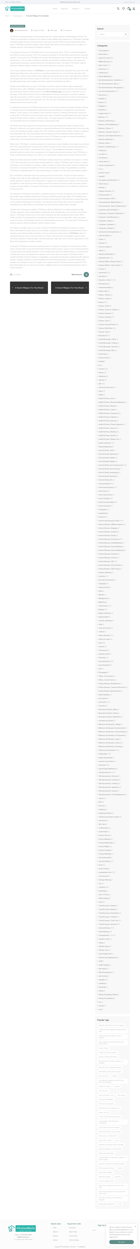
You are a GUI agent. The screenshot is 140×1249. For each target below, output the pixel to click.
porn (117, 1140)
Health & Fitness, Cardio (108, 410)
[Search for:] (112, 34)
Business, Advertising (107, 121)
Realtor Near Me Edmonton (106, 1153)
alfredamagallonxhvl (20, 30)
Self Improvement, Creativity (109, 783)
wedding (103, 980)
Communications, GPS (107, 198)
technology (103, 891)
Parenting (103, 658)
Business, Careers (106, 128)
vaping (102, 943)
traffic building (104, 898)
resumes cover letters (107, 761)
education (103, 276)
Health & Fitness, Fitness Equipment (112, 424)
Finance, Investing (106, 317)
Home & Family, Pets (107, 480)
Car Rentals (103, 158)
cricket (102, 239)
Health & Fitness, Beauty (108, 406)
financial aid (104, 336)
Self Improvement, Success (109, 791)
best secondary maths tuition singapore (110, 1071)
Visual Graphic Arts (106, 954)
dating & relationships (107, 254)
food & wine (104, 354)
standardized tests (107, 872)
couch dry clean (103, 1091)
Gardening (103, 376)
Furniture (103, 369)
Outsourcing (104, 650)
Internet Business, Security (109, 558)
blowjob (115, 1076)
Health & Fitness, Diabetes (109, 417)
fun (100, 365)
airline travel (104, 65)
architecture (104, 73)
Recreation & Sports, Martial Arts (111, 717)
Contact (55, 1240)
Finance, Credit (105, 306)
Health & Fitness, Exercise (108, 421)
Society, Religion (105, 846)
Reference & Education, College (111, 724)
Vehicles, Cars (105, 950)
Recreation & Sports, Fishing (109, 713)
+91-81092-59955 (25, 1235)
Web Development (106, 972)
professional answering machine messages (111, 1144)
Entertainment (104, 284)
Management (104, 598)
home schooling (106, 498)
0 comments (67, 30)
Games (102, 373)
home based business (108, 487)
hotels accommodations (108, 502)
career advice (104, 161)
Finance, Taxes (105, 332)
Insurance (103, 517)
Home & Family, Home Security (110, 469)
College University (107, 191)
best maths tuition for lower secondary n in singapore (111, 1062)
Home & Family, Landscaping (109, 472)
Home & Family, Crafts (107, 450)
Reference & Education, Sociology (111, 746)
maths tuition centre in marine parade (109, 1131)
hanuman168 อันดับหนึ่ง (106, 1099)
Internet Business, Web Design (110, 569)
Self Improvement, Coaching (109, 780)
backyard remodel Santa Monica (108, 1057)
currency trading (105, 247)
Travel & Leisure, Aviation (108, 906)
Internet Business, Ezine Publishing (111, 547)
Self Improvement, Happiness (110, 787)
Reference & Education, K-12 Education (113, 735)
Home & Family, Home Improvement (112, 465)
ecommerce (104, 273)
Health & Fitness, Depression (110, 413)
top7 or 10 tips (105, 895)
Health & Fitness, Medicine (109, 432)
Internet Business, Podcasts (109, 554)
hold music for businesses (106, 1104)
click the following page (53, 92)
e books (102, 269)
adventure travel (106, 58)
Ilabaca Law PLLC (104, 1112)
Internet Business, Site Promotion (111, 565)
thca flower (17, 275)
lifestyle (102, 595)
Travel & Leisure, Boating (108, 909)
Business (103, 117)
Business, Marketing (106, 139)
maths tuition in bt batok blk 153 (108, 1136)
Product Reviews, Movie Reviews (111, 691)
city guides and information (109, 180)
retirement (104, 765)
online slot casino (105, 639)
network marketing (106, 621)
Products (55, 1236)
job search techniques (107, 580)
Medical (103, 609)
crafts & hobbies (105, 236)
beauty (103, 102)
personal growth (105, 665)
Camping (103, 150)
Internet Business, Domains (109, 532)
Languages (103, 584)
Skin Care (103, 824)
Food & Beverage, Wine (108, 350)
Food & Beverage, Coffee (108, 339)
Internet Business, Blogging (109, 528)
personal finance (106, 661)
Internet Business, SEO (108, 561)
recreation (103, 706)
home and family (106, 484)
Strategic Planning (106, 880)
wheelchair (103, 987)
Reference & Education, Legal (110, 739)
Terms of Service (74, 1240)
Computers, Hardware (107, 224)
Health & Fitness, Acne (107, 398)
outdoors (103, 647)
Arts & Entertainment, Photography (111, 88)
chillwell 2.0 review (104, 1086)
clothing (102, 187)
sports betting (104, 869)
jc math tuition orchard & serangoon (109, 1127)
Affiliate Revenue (105, 62)
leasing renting (105, 587)
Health (102, 395)
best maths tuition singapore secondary (110, 1067)
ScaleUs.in (82, 1247)
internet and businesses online (111, 521)
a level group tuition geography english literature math (112, 1030)
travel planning (105, 932)
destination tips (106, 258)
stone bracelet (104, 876)
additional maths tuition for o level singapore (111, 1025)
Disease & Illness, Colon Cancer (110, 265)
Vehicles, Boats (105, 946)
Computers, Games (106, 221)
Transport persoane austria (106, 1181)
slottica (120, 1168)
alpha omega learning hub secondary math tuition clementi (111, 1043)
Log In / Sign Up (129, 2)
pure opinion (104, 698)
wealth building (105, 965)
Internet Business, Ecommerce (110, 539)
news (101, 624)
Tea (101, 883)
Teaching (104, 887)
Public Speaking (105, 695)
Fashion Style (104, 291)
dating (102, 250)
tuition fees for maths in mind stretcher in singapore (110, 1198)
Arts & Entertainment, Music (109, 84)
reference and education (109, 750)
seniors (102, 798)
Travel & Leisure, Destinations (110, 913)
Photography (104, 672)
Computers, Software (107, 228)
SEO (101, 802)
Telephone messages (104, 1177)
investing (103, 576)
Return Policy (73, 1232)
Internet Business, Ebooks (108, 535)
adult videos (104, 54)
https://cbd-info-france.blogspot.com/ (109, 1108)
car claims (103, 154)
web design (104, 969)
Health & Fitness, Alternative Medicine (113, 402)
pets (101, 669)
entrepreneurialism (106, 287)
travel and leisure (106, 928)
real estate (104, 702)
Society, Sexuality (106, 850)
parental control (105, 654)
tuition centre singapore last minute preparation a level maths (112, 1192)
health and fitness (107, 443)
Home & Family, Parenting (108, 476)
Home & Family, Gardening (109, 454)
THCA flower (39, 71)
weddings (103, 983)
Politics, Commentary (107, 676)
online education (106, 635)
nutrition (102, 632)
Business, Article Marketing (109, 124)
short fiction (103, 820)
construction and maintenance (110, 232)
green (102, 391)
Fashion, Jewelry (105, 299)
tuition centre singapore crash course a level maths (111, 1186)
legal (101, 591)
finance (103, 302)
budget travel (105, 113)
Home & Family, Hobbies (108, 458)
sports (102, 865)
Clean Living (104, 184)
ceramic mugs (104, 173)
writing (102, 991)
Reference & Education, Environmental (113, 728)
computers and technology (109, 210)
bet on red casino (104, 1076)
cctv (101, 169)
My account (72, 1227)
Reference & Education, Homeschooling (113, 732)
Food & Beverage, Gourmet (109, 347)
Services (102, 806)
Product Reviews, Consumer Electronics (113, 687)
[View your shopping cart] (128, 8)
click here (117, 1086)
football (102, 361)
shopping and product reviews (110, 817)
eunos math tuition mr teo (106, 1095)
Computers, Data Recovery (109, 217)
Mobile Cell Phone (106, 613)
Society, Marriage (106, 839)
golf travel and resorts (107, 387)
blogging (103, 106)
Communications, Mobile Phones (111, 202)
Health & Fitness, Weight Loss (110, 439)
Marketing (103, 602)
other (102, 643)
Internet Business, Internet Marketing (112, 550)
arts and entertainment (108, 91)
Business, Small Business (109, 147)
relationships (105, 754)
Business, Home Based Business (111, 136)
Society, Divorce (105, 835)
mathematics (105, 606)
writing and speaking (107, 998)
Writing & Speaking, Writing (109, 995)
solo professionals (105, 858)
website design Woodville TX (107, 1204)
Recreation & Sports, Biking (109, 709)
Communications (105, 195)
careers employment (107, 165)
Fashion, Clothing (105, 295)
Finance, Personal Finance (109, 324)
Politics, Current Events (108, 680)
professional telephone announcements (110, 1149)
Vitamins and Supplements (109, 958)
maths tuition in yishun (105, 1140)
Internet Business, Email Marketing (111, 543)
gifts (102, 384)
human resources (106, 506)
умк (101, 1009)
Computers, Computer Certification (112, 213)
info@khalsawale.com (23, 1237)
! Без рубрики (104, 50)
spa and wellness (106, 861)
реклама (102, 1006)
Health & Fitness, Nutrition (108, 435)
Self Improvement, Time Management (113, 795)
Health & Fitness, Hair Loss (109, 428)
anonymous (104, 69)
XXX (120, 1204)
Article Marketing (105, 76)
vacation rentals (105, 939)
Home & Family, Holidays (108, 461)
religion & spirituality (106, 758)
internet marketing (106, 572)
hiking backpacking (106, 447)
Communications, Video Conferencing (113, 206)
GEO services (121, 1095)
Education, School (107, 280)
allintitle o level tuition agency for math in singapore (110, 1036)
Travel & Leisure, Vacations (109, 924)
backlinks (103, 99)
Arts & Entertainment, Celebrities (111, 80)
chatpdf (102, 176)
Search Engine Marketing (108, 769)
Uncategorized (18, 16)
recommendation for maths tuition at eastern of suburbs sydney (112, 1158)
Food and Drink (105, 358)
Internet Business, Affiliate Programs (112, 524)
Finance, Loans (105, 321)
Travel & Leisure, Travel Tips (110, 920)
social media (104, 832)
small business (105, 828)
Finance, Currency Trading (109, 310)
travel (102, 902)
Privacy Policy (73, 1236)
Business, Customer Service (109, 132)
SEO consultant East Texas (106, 1168)
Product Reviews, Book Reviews (110, 684)
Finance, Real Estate (107, 328)
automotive (103, 95)
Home (7, 16)
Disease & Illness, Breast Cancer (111, 261)
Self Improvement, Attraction (110, 776)
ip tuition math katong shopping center (110, 1117)
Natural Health (104, 617)
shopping (103, 809)
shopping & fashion (106, 813)
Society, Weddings (106, 854)
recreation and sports (107, 721)
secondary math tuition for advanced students (112, 1164)
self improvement (107, 772)
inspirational (103, 513)
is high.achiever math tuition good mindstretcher (108, 1122)
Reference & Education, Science (111, 743)
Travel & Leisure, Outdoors (109, 917)
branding (103, 110)
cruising (103, 243)
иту (101, 1002)
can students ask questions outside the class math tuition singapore (111, 1081)
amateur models (103, 1048)
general (103, 380)
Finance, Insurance (106, 313)
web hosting (104, 976)
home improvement (106, 495)
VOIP (101, 961)
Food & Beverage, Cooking (109, 343)
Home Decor (104, 491)
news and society (106, 628)
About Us (55, 1232)
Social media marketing (105, 1172)
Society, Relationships (107, 843)
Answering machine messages (107, 1052)
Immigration (104, 509)
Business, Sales (105, 143)
